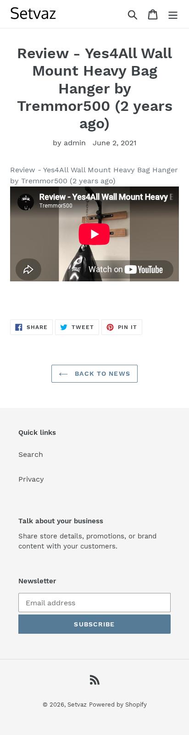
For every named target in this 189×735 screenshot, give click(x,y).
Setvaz (77, 704)
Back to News (101, 373)
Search (30, 454)
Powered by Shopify (118, 704)
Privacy (31, 479)
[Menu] (173, 14)
